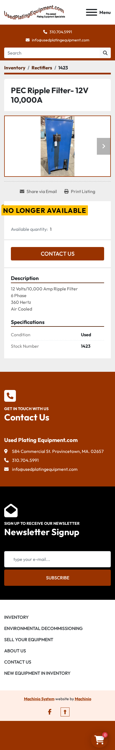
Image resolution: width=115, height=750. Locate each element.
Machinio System (39, 698)
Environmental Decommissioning (43, 628)
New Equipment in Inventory (37, 673)
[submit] (105, 53)
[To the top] (65, 711)
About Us (15, 650)
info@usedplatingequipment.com (60, 40)
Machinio (83, 698)
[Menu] (91, 12)
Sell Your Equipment (28, 639)
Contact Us (58, 253)
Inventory (16, 617)
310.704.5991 (60, 31)
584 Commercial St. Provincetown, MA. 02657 (58, 451)
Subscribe (57, 577)
